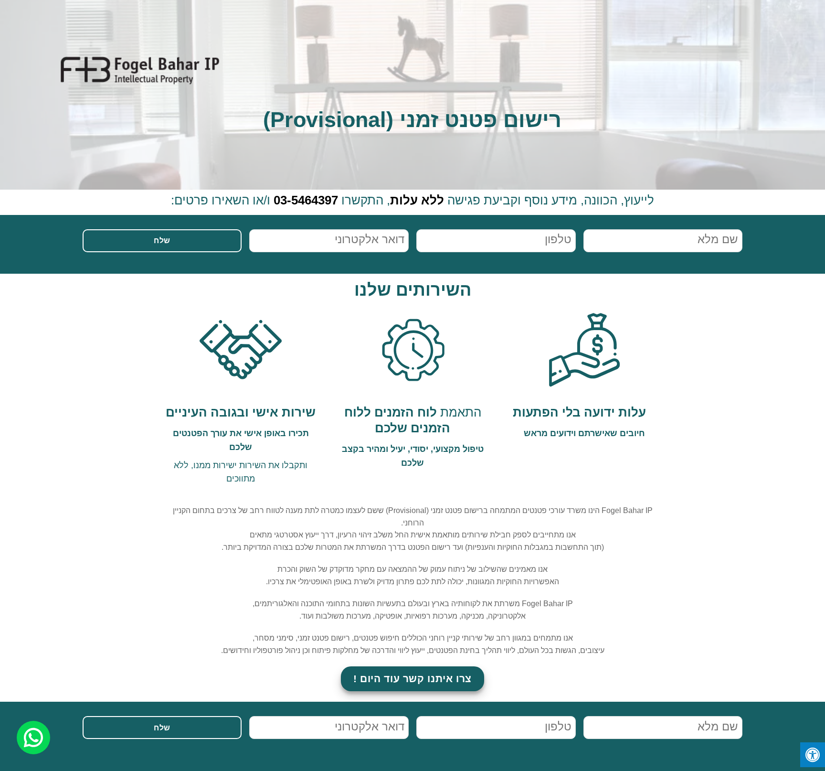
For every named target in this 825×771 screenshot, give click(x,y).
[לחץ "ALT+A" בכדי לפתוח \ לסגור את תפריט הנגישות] (812, 754)
